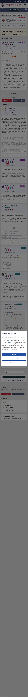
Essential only (14, 359)
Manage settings (14, 363)
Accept (14, 354)
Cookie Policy (11, 342)
